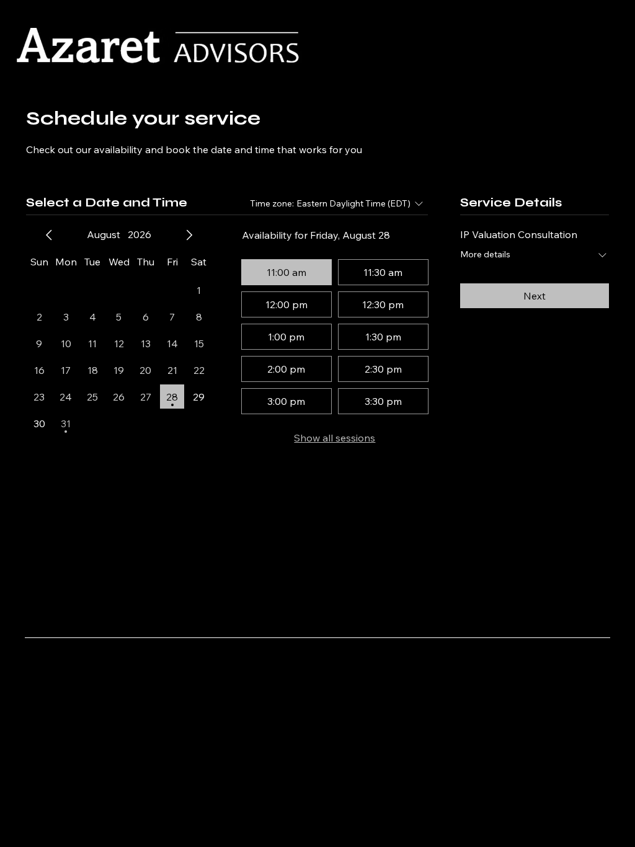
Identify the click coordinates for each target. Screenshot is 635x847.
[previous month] (49, 235)
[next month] (189, 235)
